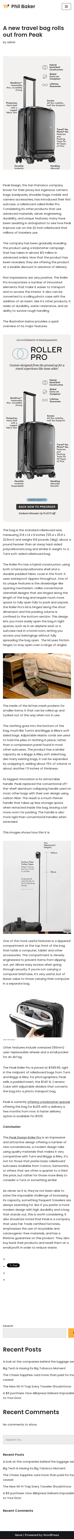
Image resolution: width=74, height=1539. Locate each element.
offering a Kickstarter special (48, 1102)
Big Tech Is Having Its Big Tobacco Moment (34, 1368)
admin (11, 42)
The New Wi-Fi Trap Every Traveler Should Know (37, 1386)
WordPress (51, 1535)
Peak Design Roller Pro (24, 1137)
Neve (18, 1535)
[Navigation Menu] (66, 6)
